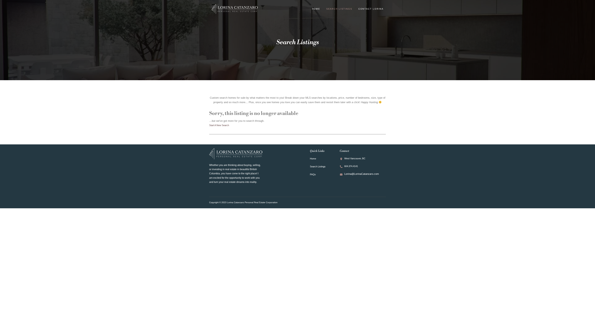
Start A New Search (219, 125)
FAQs (313, 174)
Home (316, 9)
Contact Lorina (370, 9)
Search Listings (339, 9)
